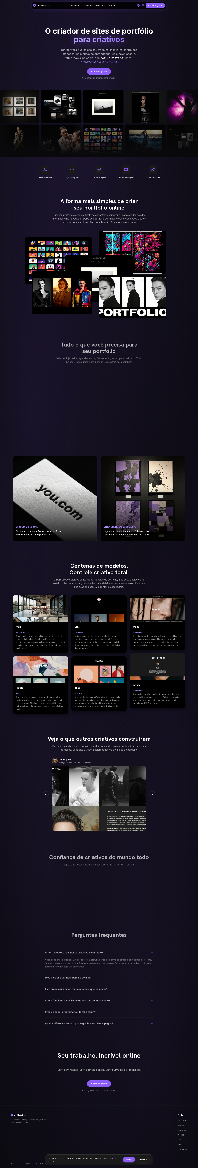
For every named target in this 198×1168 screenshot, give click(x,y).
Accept (129, 1159)
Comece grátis (99, 71)
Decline (143, 1159)
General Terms (16, 1163)
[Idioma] (138, 5)
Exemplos (100, 5)
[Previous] (46, 794)
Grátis (180, 1139)
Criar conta (182, 1149)
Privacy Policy (31, 1163)
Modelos (88, 5)
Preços (112, 5)
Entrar (180, 1144)
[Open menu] (142, 5)
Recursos (75, 5)
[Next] (152, 794)
